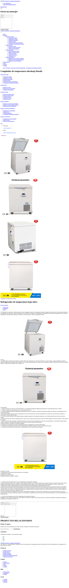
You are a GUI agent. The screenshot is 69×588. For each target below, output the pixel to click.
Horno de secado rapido (14, 52)
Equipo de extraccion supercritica (16, 42)
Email (2, 504)
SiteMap (5, 574)
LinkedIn (5, 579)
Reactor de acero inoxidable (14, 47)
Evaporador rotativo (13, 37)
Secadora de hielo (12, 53)
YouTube (5, 580)
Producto (5, 35)
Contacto (5, 65)
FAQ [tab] (4, 309)
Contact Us (3, 135)
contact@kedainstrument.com (9, 4)
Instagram (5, 581)
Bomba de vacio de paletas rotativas (16, 59)
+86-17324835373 (7, 128)
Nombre (2, 502)
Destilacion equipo (7, 550)
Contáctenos (5, 573)
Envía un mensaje (4, 305)
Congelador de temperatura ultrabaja (34, 67)
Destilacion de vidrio (13, 39)
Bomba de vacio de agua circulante (16, 58)
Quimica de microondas (14, 48)
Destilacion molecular (13, 40)
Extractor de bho (12, 41)
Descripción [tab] (5, 307)
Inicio (4, 34)
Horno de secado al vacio (14, 51)
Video (4, 63)
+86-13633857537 (7, 3)
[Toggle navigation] (1, 32)
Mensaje (2, 516)
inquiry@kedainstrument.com (9, 132)
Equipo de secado (7, 553)
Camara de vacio (12, 56)
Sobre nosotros (6, 62)
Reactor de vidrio (12, 46)
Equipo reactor (6, 551)
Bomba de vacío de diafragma (15, 60)
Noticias (5, 64)
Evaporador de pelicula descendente (16, 44)
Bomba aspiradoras (7, 554)
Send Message (4, 6)
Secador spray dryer (13, 54)
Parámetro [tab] (5, 308)
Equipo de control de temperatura (18, 67)
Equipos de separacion (8, 556)
